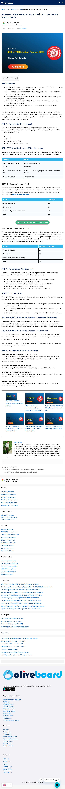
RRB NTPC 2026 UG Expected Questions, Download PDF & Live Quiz (33, 408)
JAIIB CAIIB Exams (9, 711)
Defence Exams (8, 716)
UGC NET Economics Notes (9, 563)
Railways (20, 10)
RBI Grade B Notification (8, 494)
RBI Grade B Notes (7, 574)
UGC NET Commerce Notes (9, 566)
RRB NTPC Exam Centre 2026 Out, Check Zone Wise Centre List (24, 470)
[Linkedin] (3, 461)
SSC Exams (6, 702)
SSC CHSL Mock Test (7, 545)
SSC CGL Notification (7, 492)
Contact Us (6, 761)
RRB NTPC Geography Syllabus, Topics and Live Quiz (20, 472)
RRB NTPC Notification (8, 497)
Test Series (6, 732)
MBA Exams (7, 713)
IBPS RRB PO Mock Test (8, 537)
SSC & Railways (11, 10)
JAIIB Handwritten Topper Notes (11, 621)
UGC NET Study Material (8, 561)
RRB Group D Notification (9, 500)
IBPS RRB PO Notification (9, 503)
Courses (6, 730)
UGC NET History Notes (8, 569)
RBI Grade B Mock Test (8, 543)
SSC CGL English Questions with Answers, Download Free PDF (20, 590)
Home (4, 10)
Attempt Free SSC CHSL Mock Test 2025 (13, 647)
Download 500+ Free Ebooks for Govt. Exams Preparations (19, 638)
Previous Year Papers (10, 736)
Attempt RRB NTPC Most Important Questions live (32, 222)
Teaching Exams (8, 706)
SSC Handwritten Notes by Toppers (12, 618)
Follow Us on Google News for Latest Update (15, 652)
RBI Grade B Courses (7, 515)
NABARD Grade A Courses (9, 517)
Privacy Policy (7, 769)
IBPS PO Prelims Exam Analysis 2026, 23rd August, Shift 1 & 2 (20, 584)
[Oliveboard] (7, 2)
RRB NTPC (13, 467)
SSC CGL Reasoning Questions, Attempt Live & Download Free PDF (22, 592)
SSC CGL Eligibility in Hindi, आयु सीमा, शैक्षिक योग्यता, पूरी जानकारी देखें (20, 598)
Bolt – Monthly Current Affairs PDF (12, 624)
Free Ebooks (7, 743)
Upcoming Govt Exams (10, 739)
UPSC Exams (7, 718)
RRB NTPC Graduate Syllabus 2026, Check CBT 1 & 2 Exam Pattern (14, 428)
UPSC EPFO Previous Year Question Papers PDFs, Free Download (21, 603)
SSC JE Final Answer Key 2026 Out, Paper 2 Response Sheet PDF (21, 600)
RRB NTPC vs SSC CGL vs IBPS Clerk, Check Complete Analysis (14, 403)
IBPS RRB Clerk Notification (9, 505)
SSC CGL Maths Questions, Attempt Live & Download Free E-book (21, 595)
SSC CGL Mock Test (7, 529)
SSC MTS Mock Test (7, 548)
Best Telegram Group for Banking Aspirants (15, 627)
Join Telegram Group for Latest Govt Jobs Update (16, 655)
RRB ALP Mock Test (7, 551)
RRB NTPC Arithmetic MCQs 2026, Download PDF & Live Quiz (54, 408)
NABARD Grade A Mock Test (10, 535)
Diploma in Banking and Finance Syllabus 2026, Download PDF (20, 609)
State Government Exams (11, 720)
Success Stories (8, 741)
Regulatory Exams (9, 709)
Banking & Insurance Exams (12, 700)
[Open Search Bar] (59, 2)
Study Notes (7, 734)
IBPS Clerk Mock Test (7, 540)
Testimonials (7, 767)
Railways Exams (8, 704)
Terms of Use (7, 772)
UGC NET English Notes (8, 572)
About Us (6, 759)
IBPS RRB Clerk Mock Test (9, 532)
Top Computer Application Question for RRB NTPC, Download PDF (33, 428)
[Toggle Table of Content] (15, 78)
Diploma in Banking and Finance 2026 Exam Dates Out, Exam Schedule (23, 606)
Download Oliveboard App (9, 649)
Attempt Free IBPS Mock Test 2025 (12, 644)
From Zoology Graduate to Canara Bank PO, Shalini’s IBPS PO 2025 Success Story (26, 587)
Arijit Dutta (23, 28)
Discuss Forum (8, 746)
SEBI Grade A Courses (8, 520)
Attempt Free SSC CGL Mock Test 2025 (13, 641)
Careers (5, 764)
